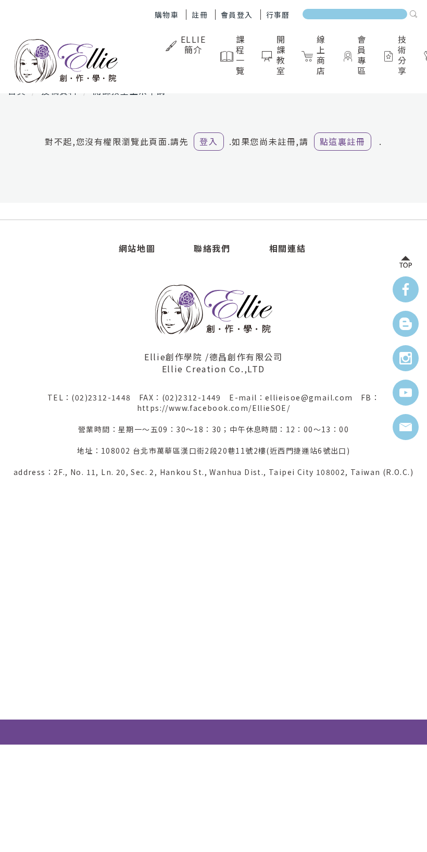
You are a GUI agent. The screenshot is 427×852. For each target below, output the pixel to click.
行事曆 (278, 14)
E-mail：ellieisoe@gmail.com (295, 397)
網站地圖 (137, 248)
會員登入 (237, 14)
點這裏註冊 (343, 141)
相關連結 (287, 248)
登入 (208, 141)
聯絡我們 (212, 248)
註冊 (200, 14)
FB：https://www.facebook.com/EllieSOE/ (258, 402)
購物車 (167, 14)
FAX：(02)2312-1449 (184, 397)
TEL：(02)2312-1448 (93, 397)
